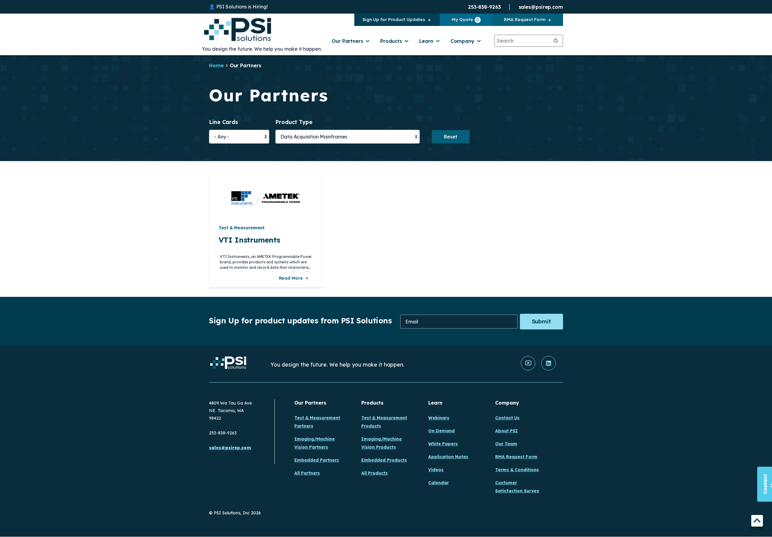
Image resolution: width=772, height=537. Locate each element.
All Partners (307, 473)
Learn (426, 41)
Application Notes (448, 456)
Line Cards (223, 122)
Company (462, 41)
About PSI (506, 431)
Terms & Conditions (517, 469)
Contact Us (507, 418)
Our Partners (347, 41)
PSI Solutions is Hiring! (242, 7)
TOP (757, 522)
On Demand (441, 431)
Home (216, 65)
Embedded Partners (316, 460)
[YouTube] (528, 369)
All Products (374, 473)
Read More (291, 278)
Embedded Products (384, 460)
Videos (436, 469)
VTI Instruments (249, 239)
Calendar (438, 482)
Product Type (293, 122)
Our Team (506, 443)
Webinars (438, 418)
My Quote (465, 19)
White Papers (443, 443)
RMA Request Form (524, 19)
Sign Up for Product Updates (393, 19)
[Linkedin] (548, 369)
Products (391, 41)
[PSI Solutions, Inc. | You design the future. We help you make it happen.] (228, 364)
